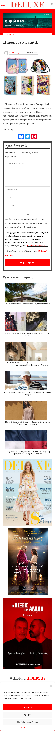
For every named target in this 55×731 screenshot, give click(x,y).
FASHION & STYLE (11, 35)
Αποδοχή (27, 707)
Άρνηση (27, 715)
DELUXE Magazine (16, 53)
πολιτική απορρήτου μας (37, 246)
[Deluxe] (27, 7)
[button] (51, 685)
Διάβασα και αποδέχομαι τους (26, 253)
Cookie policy (26, 728)
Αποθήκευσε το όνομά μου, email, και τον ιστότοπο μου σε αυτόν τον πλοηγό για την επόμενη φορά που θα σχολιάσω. (26, 223)
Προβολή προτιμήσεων (27, 722)
